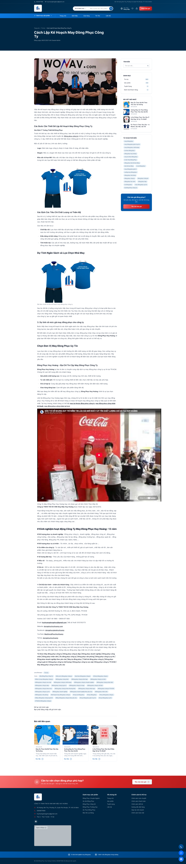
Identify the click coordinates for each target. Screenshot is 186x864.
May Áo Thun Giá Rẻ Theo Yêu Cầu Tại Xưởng (139, 103)
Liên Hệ (108, 16)
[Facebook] (36, 821)
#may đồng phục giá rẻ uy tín (88, 698)
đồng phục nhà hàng (130, 175)
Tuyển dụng (111, 804)
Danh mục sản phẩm (43, 15)
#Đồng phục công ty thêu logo (86, 688)
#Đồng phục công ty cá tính (98, 679)
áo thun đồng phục (129, 150)
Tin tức (43, 28)
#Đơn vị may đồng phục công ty (44, 679)
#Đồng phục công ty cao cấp (43, 682)
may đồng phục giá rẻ (130, 169)
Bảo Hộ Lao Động (88, 813)
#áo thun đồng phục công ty (82, 676)
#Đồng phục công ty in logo (76, 685)
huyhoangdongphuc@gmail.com (55, 1)
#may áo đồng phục (78, 694)
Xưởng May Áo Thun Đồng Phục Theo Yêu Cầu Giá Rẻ (139, 111)
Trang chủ (63, 16)
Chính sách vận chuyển (138, 798)
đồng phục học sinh (129, 181)
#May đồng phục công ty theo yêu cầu (66, 698)
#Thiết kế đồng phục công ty (43, 701)
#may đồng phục (91, 694)
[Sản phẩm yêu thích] (132, 8)
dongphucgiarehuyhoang (54, 630)
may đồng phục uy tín (141, 184)
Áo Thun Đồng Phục (89, 810)
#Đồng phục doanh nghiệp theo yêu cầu (81, 691)
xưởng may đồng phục (130, 172)
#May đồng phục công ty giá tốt (44, 698)
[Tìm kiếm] (111, 8)
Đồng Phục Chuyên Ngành (91, 798)
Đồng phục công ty (71, 136)
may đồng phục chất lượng (131, 147)
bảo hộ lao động (128, 166)
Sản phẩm (110, 801)
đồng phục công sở (143, 178)
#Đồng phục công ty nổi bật (94, 685)
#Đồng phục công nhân (62, 679)
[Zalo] (181, 852)
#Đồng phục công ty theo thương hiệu (65, 688)
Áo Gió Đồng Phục (88, 801)
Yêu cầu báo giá (136, 206)
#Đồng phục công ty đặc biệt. (105, 682)
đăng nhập (45, 709)
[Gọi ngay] (181, 846)
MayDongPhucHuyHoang (53, 634)
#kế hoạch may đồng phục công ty (60, 694)
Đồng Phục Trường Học (90, 807)
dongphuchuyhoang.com (53, 626)
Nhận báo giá (145, 8)
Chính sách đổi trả (137, 804)
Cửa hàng (86, 16)
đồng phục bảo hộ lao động (131, 163)
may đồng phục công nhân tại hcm (57, 406)
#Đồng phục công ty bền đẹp (79, 679)
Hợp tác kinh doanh (137, 810)
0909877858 (39, 1)
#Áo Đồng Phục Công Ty (46, 676)
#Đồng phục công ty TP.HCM (106, 688)
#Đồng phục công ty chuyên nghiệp (84, 682)
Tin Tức (97, 16)
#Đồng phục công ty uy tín (42, 691)
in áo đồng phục (140, 166)
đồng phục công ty (129, 178)
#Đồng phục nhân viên (101, 691)
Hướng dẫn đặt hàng (138, 807)
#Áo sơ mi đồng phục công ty (64, 676)
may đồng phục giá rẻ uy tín (132, 144)
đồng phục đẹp (142, 181)
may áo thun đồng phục (130, 156)
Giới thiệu (75, 16)
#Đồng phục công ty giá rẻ (59, 685)
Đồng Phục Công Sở (89, 804)
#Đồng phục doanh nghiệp (60, 691)
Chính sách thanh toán (138, 801)
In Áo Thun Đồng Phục (130, 160)
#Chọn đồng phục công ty (100, 676)
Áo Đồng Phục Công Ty (130, 187)
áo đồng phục (128, 184)
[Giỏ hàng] (136, 8)
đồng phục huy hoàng (130, 153)
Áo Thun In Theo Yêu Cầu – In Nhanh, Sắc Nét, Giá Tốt (140, 125)
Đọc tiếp (38, 759)
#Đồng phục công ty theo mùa (43, 688)
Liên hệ (109, 807)
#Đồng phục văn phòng (41, 694)
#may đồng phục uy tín (105, 698)
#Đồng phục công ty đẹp (42, 685)
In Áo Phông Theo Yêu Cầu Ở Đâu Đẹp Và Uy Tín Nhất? (140, 118)
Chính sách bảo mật (137, 813)
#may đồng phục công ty (106, 694)
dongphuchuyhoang (50, 638)
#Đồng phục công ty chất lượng (62, 682)
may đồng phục (128, 141)
